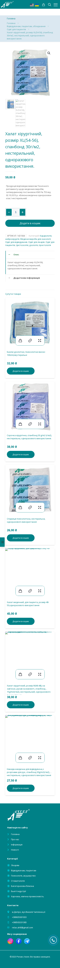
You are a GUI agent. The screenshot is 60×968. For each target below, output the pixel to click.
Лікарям (15, 865)
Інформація (16, 844)
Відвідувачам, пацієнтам (23, 870)
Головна (11, 23)
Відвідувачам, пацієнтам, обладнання (26, 26)
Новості (15, 849)
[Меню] (56, 5)
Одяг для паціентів (16, 29)
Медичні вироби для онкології (35, 239)
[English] (32, 4)
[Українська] (37, 4)
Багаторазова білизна (22, 886)
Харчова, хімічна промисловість (27, 896)
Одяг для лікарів (36, 242)
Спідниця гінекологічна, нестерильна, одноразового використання (26, 520)
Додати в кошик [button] (20, 371)
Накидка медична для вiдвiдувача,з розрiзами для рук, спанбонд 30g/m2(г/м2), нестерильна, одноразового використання (29, 772)
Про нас (15, 839)
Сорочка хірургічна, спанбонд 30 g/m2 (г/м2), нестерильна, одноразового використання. (29, 437)
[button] (49, 53)
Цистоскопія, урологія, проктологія (33, 245)
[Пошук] (43, 5)
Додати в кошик (30, 223)
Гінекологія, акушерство (23, 875)
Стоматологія (18, 880)
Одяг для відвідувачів (16, 242)
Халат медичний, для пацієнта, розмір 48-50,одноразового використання (28, 604)
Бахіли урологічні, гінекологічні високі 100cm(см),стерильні (26, 353)
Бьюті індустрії (18, 891)
